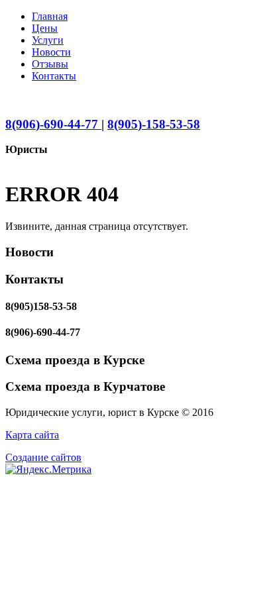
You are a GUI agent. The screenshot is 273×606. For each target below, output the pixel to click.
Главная (50, 16)
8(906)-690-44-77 (53, 124)
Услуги (48, 40)
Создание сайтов (43, 457)
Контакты (54, 75)
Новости (51, 52)
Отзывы (50, 64)
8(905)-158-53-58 (153, 124)
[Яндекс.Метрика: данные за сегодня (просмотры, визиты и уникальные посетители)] (48, 470)
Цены (45, 28)
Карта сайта (32, 434)
